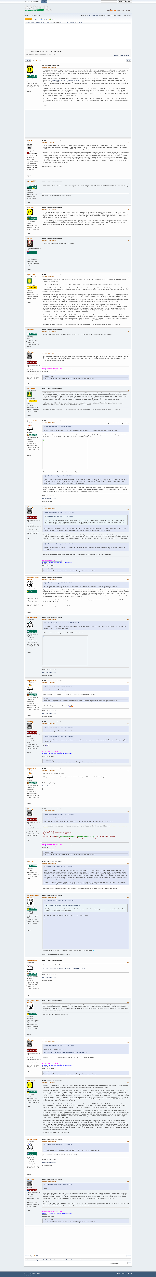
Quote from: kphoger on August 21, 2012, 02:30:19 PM (58, 686)
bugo (30, 239)
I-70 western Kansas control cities (51, 65)
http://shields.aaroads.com (49, 498)
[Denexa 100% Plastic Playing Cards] (27, 173)
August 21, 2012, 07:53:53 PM (49, 1082)
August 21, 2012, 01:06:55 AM (49, 240)
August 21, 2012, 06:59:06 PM (49, 962)
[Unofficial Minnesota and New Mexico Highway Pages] (27, 610)
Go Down (28, 60)
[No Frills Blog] (27, 267)
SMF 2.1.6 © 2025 (28, 1273)
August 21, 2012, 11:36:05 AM (49, 353)
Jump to (107, 1263)
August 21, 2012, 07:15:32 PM (49, 1002)
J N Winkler (32, 275)
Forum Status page (93, 15)
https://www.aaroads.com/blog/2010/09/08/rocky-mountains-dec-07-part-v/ (64, 968)
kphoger (31, 352)
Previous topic (118, 55)
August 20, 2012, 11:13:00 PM (49, 67)
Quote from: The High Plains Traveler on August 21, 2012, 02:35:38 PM (62, 623)
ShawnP (31, 330)
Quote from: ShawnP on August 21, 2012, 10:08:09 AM (58, 426)
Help (117, 1273)
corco (61, 22)
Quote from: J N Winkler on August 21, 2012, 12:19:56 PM (59, 866)
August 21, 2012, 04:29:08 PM (49, 723)
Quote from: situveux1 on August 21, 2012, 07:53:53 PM (58, 1184)
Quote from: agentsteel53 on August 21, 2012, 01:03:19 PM (59, 512)
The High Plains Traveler (33, 578)
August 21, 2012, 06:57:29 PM (49, 897)
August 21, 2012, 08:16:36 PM (49, 1141)
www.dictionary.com (48, 831)
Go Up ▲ (130, 1273)
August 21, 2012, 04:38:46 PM (49, 770)
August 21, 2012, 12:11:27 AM (49, 183)
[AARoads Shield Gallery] (27, 453)
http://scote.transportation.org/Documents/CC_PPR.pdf (64, 80)
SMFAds (25, 1275)
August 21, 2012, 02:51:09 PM (49, 682)
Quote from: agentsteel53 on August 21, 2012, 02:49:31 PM (59, 900)
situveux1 (31, 65)
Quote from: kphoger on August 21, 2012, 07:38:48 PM (58, 1144)
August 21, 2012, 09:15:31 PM (49, 1181)
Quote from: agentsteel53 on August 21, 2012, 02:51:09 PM (59, 727)
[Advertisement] (78, 37)
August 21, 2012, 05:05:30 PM (49, 810)
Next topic (127, 55)
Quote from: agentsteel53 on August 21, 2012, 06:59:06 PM (59, 1045)
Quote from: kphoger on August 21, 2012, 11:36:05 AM (58, 476)
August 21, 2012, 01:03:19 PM (49, 422)
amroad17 (31, 181)
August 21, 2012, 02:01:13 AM (49, 276)
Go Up (27, 1256)
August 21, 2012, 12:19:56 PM (49, 390)
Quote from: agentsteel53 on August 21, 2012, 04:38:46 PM (59, 814)
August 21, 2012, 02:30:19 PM (49, 508)
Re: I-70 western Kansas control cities (52, 141)
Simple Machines (36, 1273)
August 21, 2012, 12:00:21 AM (49, 142)
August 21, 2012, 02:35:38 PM (49, 579)
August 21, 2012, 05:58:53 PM (49, 863)
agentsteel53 (32, 421)
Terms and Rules (123, 1273)
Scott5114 (31, 141)
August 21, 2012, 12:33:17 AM (49, 209)
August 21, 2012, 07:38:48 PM (49, 1041)
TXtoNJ (30, 861)
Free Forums (31, 1275)
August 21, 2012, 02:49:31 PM (49, 619)
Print (128, 60)
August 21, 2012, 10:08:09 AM (49, 331)
